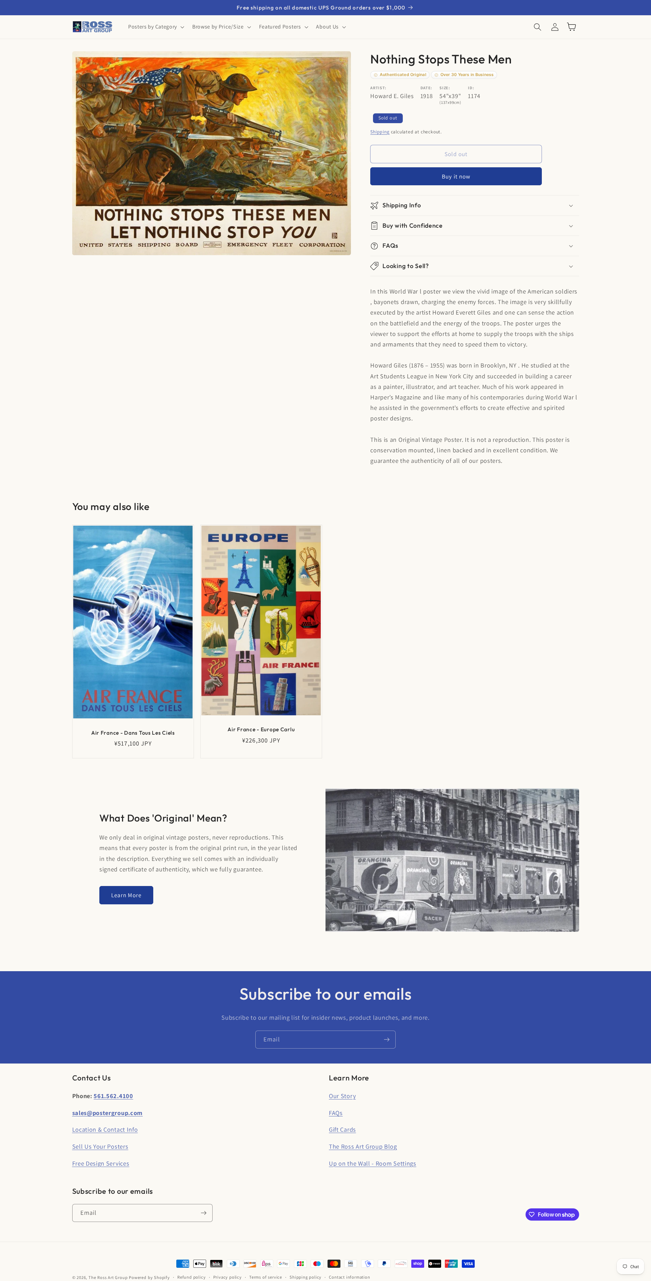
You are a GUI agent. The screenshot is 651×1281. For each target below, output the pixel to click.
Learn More (126, 895)
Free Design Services (101, 1163)
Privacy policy (227, 1277)
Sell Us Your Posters (100, 1146)
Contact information (349, 1277)
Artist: (378, 87)
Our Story (342, 1096)
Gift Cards (342, 1129)
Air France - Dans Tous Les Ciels (133, 732)
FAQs (336, 1113)
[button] (155, 27)
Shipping (379, 132)
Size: (444, 87)
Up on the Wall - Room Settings (372, 1163)
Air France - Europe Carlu (261, 729)
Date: (426, 87)
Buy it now (456, 176)
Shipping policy (305, 1277)
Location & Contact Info (105, 1129)
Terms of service (265, 1277)
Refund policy (191, 1277)
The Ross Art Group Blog (363, 1146)
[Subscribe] (386, 1040)
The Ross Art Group (108, 1277)
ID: (471, 87)
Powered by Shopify (149, 1277)
